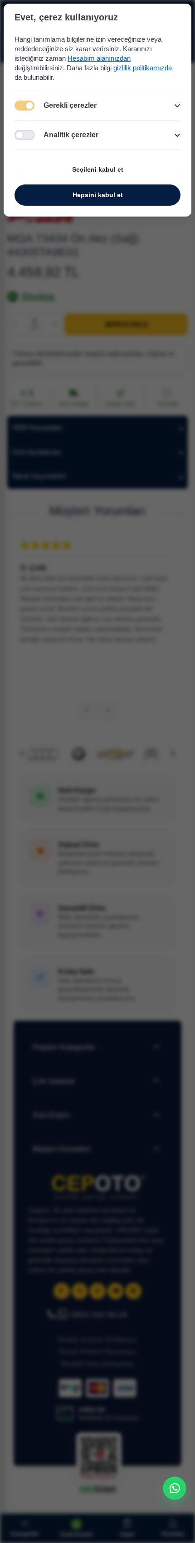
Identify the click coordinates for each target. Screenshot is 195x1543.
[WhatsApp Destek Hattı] (174, 1488)
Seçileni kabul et (97, 169)
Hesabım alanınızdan (99, 58)
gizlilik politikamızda (142, 68)
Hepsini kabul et (98, 194)
